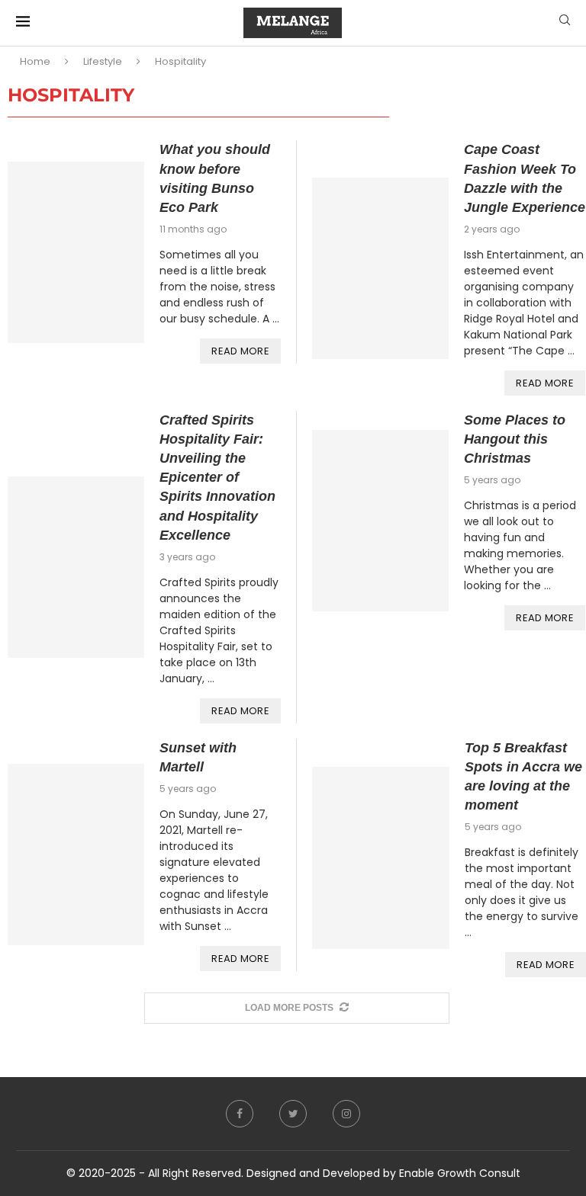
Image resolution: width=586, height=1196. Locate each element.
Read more (240, 351)
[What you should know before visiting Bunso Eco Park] (76, 252)
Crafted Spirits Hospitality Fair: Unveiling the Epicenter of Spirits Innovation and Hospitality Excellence (217, 477)
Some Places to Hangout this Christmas (514, 439)
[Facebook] (239, 1113)
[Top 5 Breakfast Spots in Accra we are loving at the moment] (380, 858)
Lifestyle (102, 61)
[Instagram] (346, 1113)
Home (35, 61)
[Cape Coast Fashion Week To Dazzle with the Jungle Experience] (380, 268)
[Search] (564, 22)
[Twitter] (293, 1113)
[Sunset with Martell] (76, 854)
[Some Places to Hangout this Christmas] (380, 520)
